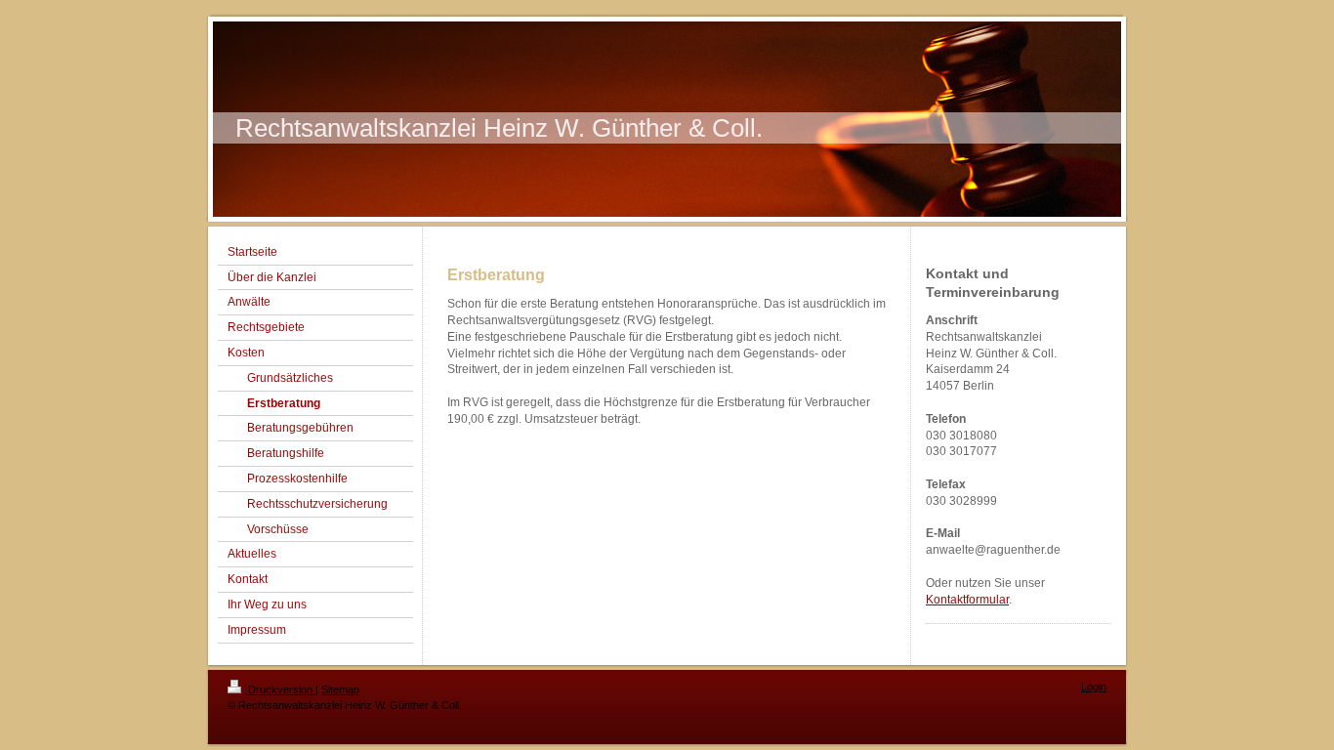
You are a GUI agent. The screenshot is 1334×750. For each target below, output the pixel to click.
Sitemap (340, 689)
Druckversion (280, 689)
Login (1093, 686)
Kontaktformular (967, 599)
